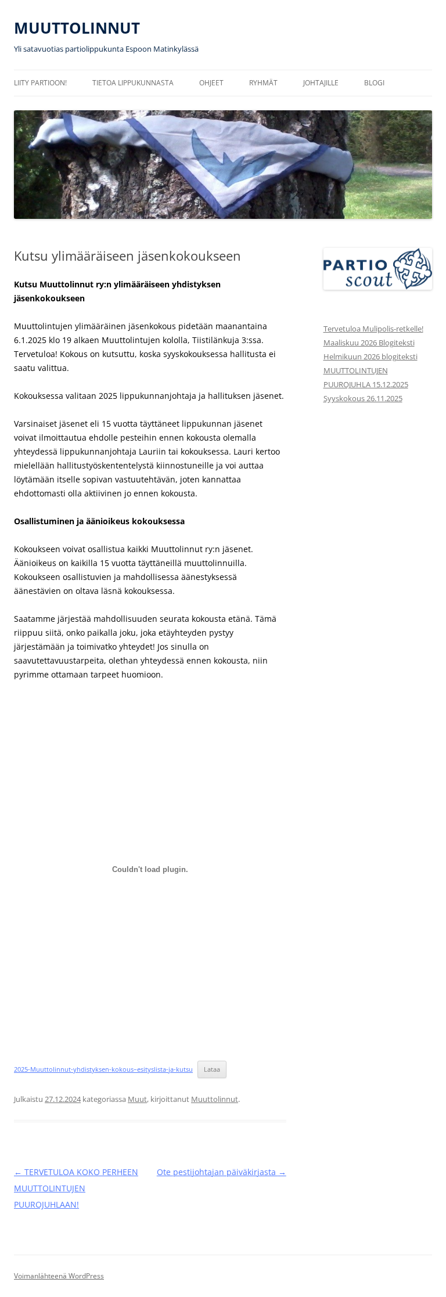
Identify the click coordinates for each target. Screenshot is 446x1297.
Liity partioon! (40, 83)
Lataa (212, 1069)
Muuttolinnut (214, 1099)
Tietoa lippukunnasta (133, 83)
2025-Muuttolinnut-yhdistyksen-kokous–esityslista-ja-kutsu (103, 1069)
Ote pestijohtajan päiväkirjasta (221, 1171)
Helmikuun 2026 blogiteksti (370, 356)
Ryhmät (263, 83)
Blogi (374, 83)
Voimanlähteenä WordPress (59, 1276)
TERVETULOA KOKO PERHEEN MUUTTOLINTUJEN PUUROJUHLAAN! (76, 1188)
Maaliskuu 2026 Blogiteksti (369, 342)
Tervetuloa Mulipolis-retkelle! (373, 328)
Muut (137, 1099)
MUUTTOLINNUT (77, 27)
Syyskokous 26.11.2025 (362, 398)
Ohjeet (211, 83)
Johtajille (321, 83)
